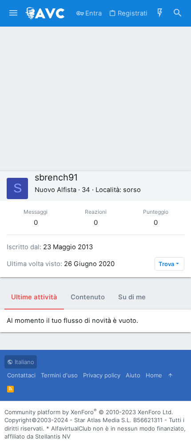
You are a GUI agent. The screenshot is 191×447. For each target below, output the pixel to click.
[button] (13, 13)
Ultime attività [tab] (34, 297)
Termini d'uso (59, 375)
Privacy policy (101, 375)
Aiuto (133, 375)
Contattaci (21, 375)
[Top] (170, 375)
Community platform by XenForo (88, 412)
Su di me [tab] (132, 297)
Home (154, 375)
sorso (132, 190)
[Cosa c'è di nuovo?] (160, 13)
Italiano (23, 361)
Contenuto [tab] (88, 297)
